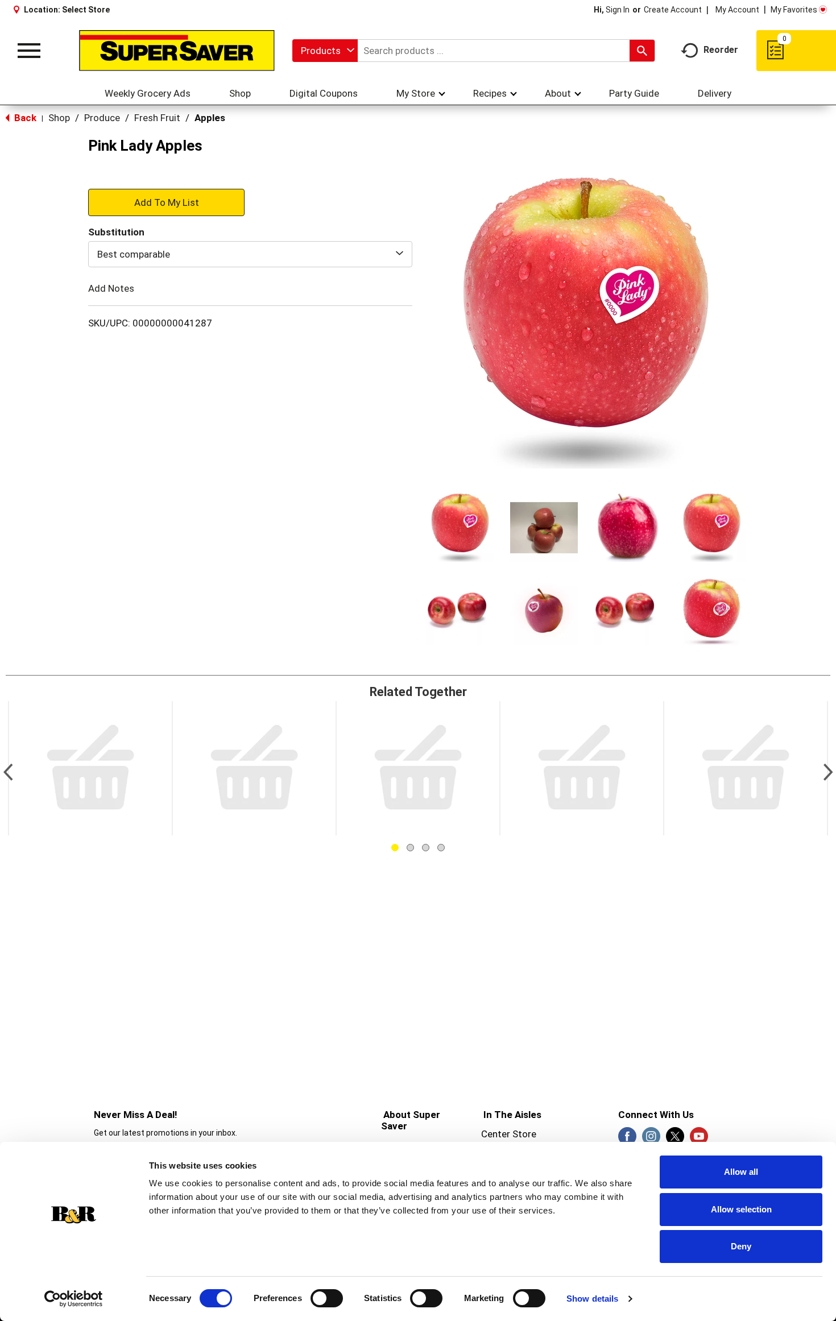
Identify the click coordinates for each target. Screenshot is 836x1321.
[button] (460, 527)
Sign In (618, 9)
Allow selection (741, 1209)
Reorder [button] (720, 49)
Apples (209, 117)
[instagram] (651, 1139)
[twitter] (675, 1139)
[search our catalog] (642, 50)
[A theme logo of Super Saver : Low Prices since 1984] (177, 50)
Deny (741, 1246)
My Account (737, 9)
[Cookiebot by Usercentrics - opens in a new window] (73, 1298)
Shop (59, 117)
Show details (592, 1298)
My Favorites (794, 9)
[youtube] (699, 1139)
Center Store (508, 1134)
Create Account (673, 9)
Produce (102, 117)
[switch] (327, 1298)
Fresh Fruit (157, 117)
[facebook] (627, 1139)
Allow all (741, 1172)
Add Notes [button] (111, 288)
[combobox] (325, 50)
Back (24, 117)
